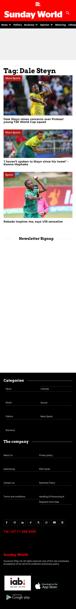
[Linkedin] (22, 523)
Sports (9, 174)
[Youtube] (54, 523)
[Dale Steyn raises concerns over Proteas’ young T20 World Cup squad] (38, 95)
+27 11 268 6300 (23, 531)
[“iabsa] (18, 590)
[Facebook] (7, 523)
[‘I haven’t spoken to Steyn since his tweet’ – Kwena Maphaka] (38, 143)
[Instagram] (14, 523)
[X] (38, 523)
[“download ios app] (46, 590)
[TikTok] (30, 523)
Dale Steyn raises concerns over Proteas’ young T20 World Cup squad (34, 120)
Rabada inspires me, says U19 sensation (33, 221)
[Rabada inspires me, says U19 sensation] (38, 195)
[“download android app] (18, 601)
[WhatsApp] (46, 523)
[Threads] (62, 523)
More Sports (12, 78)
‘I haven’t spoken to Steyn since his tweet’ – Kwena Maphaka (36, 163)
